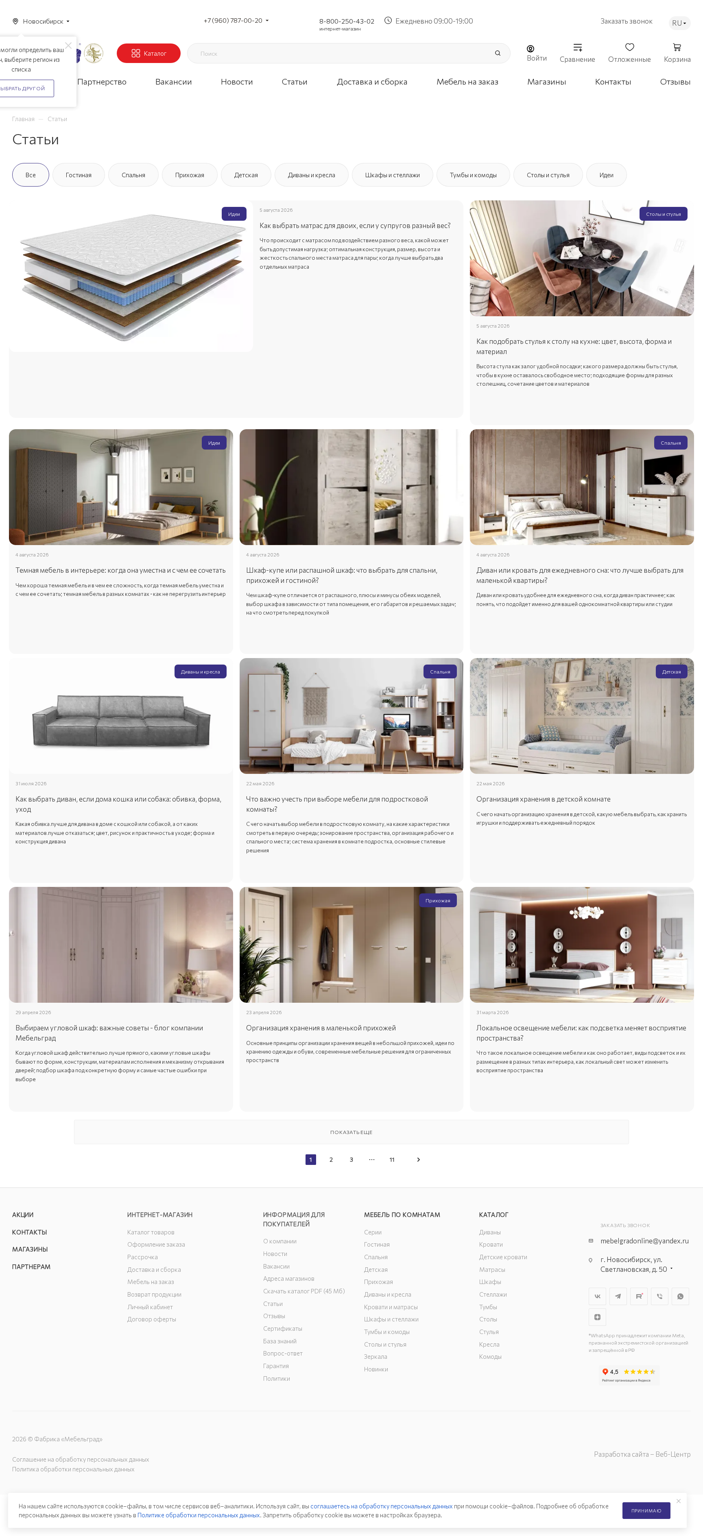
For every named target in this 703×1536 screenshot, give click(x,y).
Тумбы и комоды (387, 1331)
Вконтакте (597, 1296)
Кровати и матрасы (391, 1306)
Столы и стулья (385, 1344)
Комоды (490, 1356)
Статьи (273, 1303)
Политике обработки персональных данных (199, 1515)
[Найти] (497, 53)
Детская (376, 1269)
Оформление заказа (156, 1244)
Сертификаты (282, 1328)
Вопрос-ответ (283, 1353)
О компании (280, 1241)
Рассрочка (142, 1256)
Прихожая (378, 1281)
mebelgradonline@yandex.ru (644, 1240)
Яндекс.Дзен (597, 1317)
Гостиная (377, 1244)
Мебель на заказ (150, 1281)
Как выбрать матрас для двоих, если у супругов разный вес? (355, 225)
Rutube (639, 1296)
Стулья (489, 1331)
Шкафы (490, 1281)
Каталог (494, 1214)
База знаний (280, 1341)
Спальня (376, 1256)
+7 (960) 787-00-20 (233, 20)
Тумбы (488, 1306)
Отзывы (274, 1315)
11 (392, 1159)
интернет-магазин (340, 28)
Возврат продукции (154, 1294)
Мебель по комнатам (402, 1214)
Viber (659, 1296)
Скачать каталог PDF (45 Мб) (304, 1291)
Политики (276, 1378)
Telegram (618, 1296)
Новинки (376, 1369)
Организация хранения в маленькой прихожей (321, 1027)
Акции (23, 1214)
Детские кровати (503, 1256)
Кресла (489, 1344)
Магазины (30, 1249)
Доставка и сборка (154, 1269)
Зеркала (375, 1356)
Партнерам (31, 1266)
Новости (275, 1253)
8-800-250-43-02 (346, 21)
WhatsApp (680, 1296)
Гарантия (276, 1365)
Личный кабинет (150, 1306)
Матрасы (492, 1269)
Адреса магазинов (288, 1278)
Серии (373, 1232)
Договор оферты (151, 1319)
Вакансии (276, 1266)
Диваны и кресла (387, 1294)
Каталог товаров (151, 1232)
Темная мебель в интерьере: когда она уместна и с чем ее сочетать (120, 570)
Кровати (491, 1244)
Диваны (490, 1232)
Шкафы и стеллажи (391, 1319)
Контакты (29, 1232)
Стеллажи (493, 1294)
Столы (488, 1319)
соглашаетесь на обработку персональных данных (381, 1506)
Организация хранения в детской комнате (543, 799)
